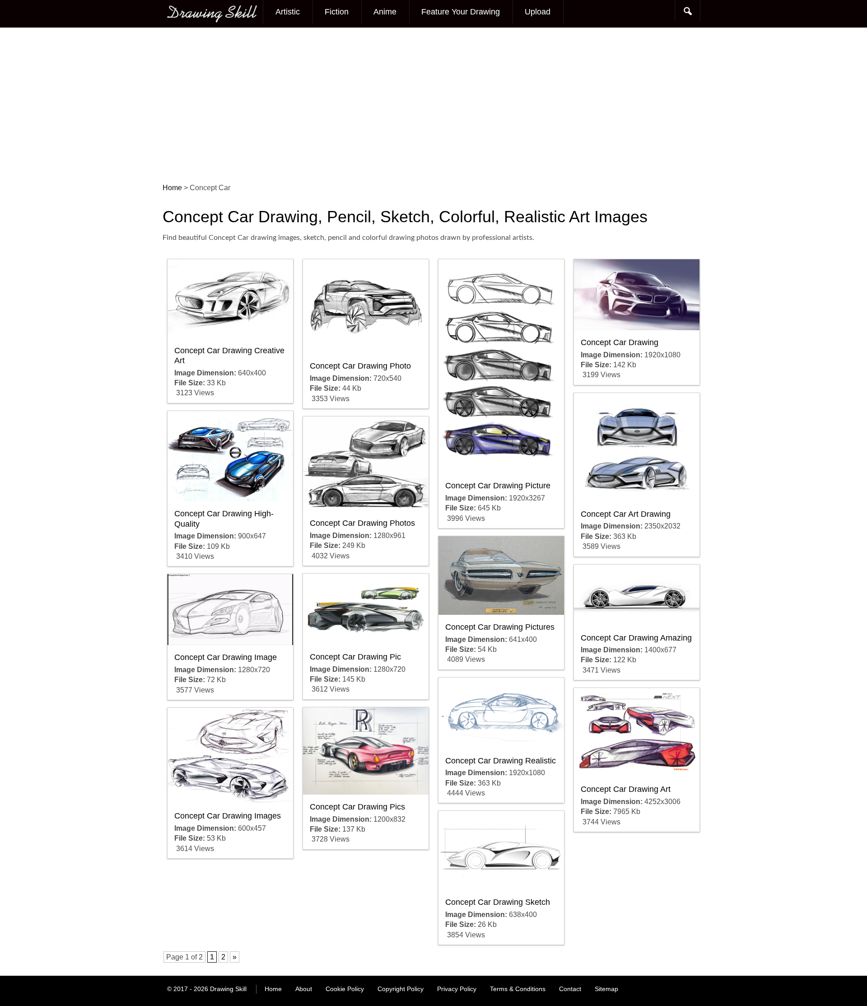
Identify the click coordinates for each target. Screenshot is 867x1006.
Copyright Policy (401, 988)
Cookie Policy (345, 988)
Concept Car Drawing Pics (357, 806)
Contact (570, 988)
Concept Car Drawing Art (626, 789)
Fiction (337, 11)
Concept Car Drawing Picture (497, 485)
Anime (384, 11)
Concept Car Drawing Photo (360, 365)
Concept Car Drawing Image (225, 657)
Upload (537, 11)
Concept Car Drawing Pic (355, 656)
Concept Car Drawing (619, 342)
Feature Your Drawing (460, 11)
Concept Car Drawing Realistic (500, 760)
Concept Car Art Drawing (626, 514)
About (303, 988)
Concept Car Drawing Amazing (636, 637)
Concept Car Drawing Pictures (500, 627)
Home (273, 988)
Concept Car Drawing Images (227, 815)
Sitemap (606, 988)
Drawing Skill (228, 988)
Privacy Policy (456, 988)
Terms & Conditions (517, 988)
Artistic (287, 11)
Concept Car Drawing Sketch (497, 902)
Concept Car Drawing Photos (362, 523)
